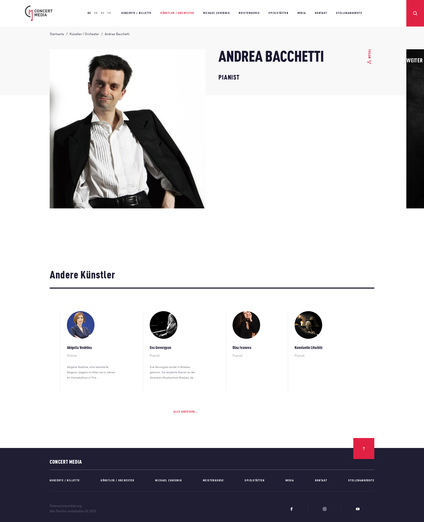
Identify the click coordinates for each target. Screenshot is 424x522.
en (96, 13)
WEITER (414, 61)
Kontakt (321, 13)
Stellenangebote (349, 13)
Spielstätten (278, 13)
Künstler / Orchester (177, 13)
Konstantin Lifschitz (308, 348)
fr (109, 13)
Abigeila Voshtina (79, 348)
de (89, 13)
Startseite (57, 34)
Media (301, 13)
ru (103, 13)
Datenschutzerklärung (66, 506)
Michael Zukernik (216, 13)
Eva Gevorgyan (160, 348)
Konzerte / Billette (136, 13)
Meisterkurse (249, 13)
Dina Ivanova (242, 348)
